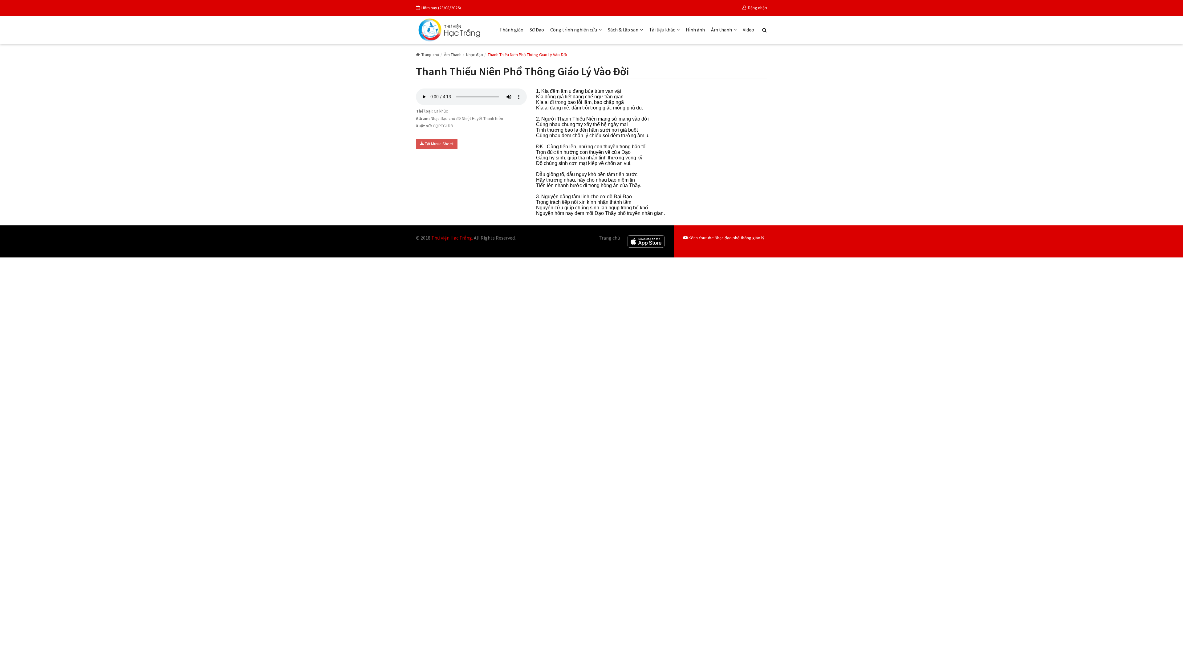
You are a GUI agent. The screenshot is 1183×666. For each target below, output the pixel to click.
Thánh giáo (511, 30)
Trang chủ (430, 54)
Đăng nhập (757, 7)
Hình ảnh (695, 30)
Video (748, 30)
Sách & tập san (623, 30)
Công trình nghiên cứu (573, 30)
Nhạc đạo (474, 54)
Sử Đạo (537, 30)
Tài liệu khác (662, 30)
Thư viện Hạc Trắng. (452, 238)
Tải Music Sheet (438, 143)
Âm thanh (721, 30)
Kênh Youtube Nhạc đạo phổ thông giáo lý (726, 237)
